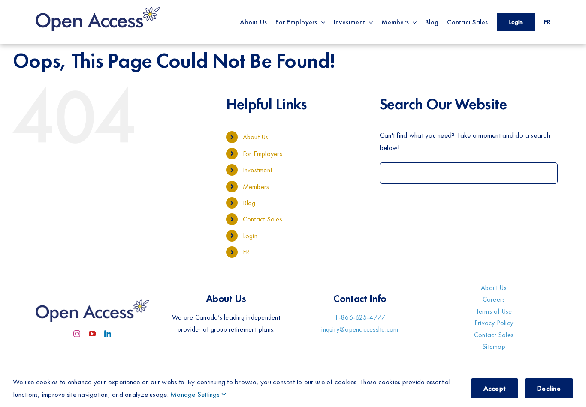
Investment (257, 169)
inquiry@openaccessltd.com (359, 329)
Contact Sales (262, 219)
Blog (249, 202)
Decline (549, 388)
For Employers (262, 153)
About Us (256, 136)
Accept (494, 388)
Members (256, 186)
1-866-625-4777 (360, 317)
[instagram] (76, 333)
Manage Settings (195, 394)
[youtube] (92, 333)
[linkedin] (107, 333)
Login (250, 235)
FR (246, 252)
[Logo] (98, 7)
